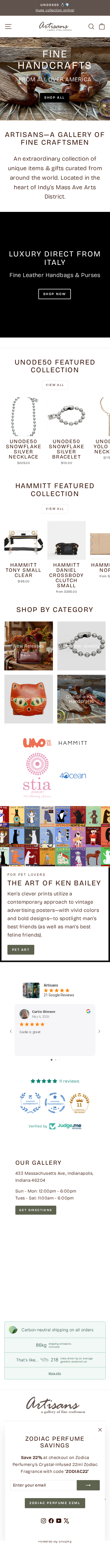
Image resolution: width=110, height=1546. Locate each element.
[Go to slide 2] (55, 1059)
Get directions (35, 1210)
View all (55, 385)
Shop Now (54, 294)
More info (55, 1373)
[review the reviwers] (88, 1012)
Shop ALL (54, 98)
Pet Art (21, 950)
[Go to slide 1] (51, 1060)
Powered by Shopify (55, 1541)
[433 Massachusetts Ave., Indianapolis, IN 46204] (55, 1227)
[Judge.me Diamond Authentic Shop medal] (30, 1103)
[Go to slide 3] (59, 1059)
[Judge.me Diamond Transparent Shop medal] (55, 1103)
